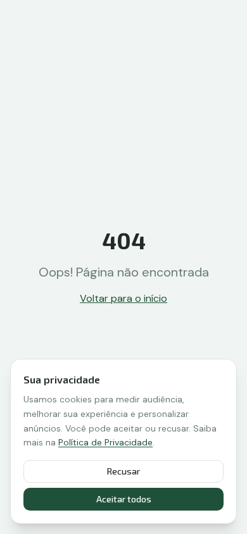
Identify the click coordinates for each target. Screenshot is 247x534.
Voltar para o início (123, 298)
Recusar (123, 471)
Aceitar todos (123, 499)
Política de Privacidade (105, 442)
